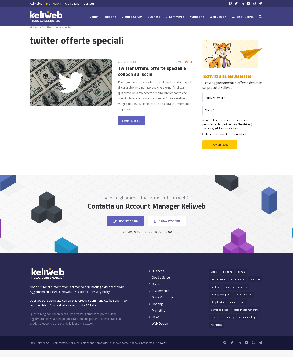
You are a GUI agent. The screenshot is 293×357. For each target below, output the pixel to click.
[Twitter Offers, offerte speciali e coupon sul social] (71, 82)
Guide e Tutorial (243, 16)
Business (153, 16)
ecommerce (237, 279)
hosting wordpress (221, 294)
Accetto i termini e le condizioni (225, 134)
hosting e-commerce (236, 287)
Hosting (110, 16)
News (156, 317)
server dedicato (219, 310)
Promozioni (53, 3)
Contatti (89, 3)
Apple (214, 272)
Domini (94, 16)
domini (241, 272)
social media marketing (246, 310)
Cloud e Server (132, 16)
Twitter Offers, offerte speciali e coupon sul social (152, 71)
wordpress (216, 325)
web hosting (227, 317)
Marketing (197, 16)
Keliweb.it (36, 3)
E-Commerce (175, 16)
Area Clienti (72, 3)
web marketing (247, 317)
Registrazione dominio (223, 302)
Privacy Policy (230, 128)
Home (36, 27)
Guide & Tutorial (162, 297)
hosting (215, 287)
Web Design (218, 16)
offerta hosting (244, 294)
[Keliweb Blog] (46, 16)
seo (243, 302)
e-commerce (218, 279)
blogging (227, 272)
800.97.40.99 (128, 221)
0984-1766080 (169, 221)
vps (213, 317)
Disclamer (83, 292)
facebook (255, 279)
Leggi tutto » (131, 120)
